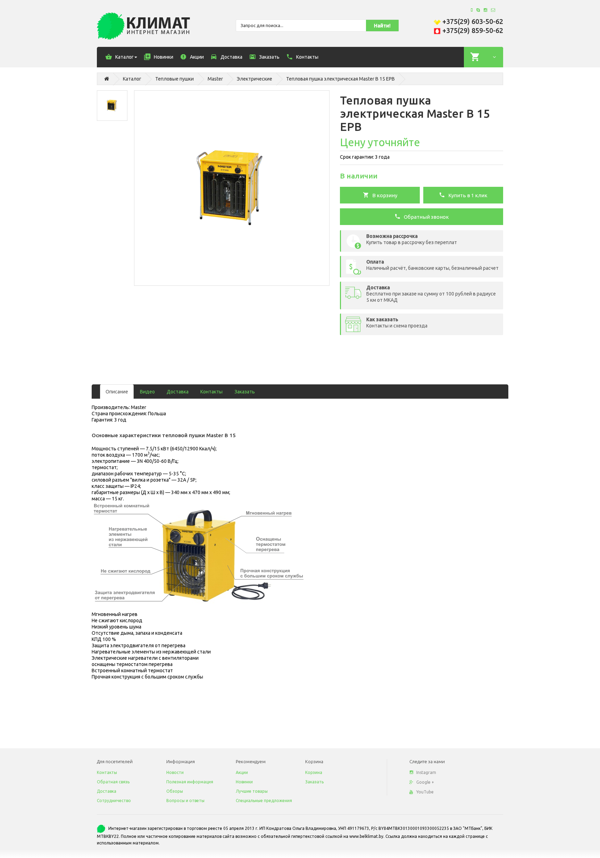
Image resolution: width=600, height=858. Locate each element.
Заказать (244, 391)
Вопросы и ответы (185, 800)
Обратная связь (113, 782)
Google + (425, 782)
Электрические (254, 79)
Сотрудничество (114, 800)
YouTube (425, 792)
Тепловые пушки (174, 79)
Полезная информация (189, 782)
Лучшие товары (252, 791)
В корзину (383, 195)
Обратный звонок (425, 217)
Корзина (313, 772)
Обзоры (174, 791)
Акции (242, 772)
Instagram (426, 772)
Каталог (132, 79)
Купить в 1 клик (466, 195)
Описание (117, 391)
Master (215, 79)
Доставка (178, 391)
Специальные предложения (264, 800)
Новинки (244, 782)
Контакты (211, 391)
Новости (175, 772)
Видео (147, 391)
